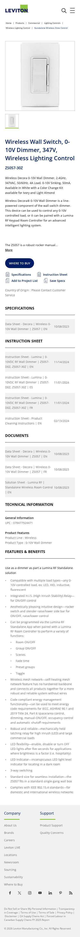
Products (20, 23)
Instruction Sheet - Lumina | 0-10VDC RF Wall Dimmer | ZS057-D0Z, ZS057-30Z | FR (27, 403)
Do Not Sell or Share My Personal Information (30, 909)
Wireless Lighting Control (18, 27)
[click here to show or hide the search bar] (64, 10)
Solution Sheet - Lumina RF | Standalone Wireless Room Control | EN (29, 487)
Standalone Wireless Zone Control (51, 27)
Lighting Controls (52, 23)
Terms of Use (28, 912)
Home (8, 23)
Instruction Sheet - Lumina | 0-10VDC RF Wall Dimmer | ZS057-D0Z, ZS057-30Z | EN (27, 362)
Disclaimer (11, 916)
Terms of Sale (46, 912)
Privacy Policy (64, 912)
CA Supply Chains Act (32, 916)
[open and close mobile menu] (72, 10)
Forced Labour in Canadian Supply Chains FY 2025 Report (35, 918)
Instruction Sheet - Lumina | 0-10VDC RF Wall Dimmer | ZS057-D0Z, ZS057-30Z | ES (27, 382)
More (9, 250)
